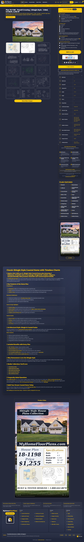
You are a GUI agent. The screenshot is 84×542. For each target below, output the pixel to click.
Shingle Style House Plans (14, 368)
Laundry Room (75, 200)
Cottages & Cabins (24, 518)
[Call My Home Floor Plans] (58, 2)
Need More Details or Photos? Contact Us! (70, 70)
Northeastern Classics (25, 524)
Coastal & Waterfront (25, 513)
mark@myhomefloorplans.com (70, 176)
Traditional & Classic (25, 516)
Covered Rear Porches (75, 191)
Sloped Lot (54, 521)
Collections (31, 2)
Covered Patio (64, 191)
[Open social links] (60, 2)
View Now (46, 382)
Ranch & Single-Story (25, 521)
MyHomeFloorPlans (41, 539)
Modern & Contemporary (40, 521)
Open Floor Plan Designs (75, 207)
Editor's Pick (63, 194)
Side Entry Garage (65, 213)
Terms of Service (71, 518)
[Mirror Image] (41, 26)
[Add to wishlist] (70, 66)
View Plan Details (10, 17)
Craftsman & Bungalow (39, 516)
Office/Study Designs (64, 207)
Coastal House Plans (13, 366)
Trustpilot (61, 535)
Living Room (63, 203)
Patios (73, 210)
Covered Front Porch (75, 188)
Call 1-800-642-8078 (10, 513)
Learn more (41, 352)
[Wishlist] (80, 2)
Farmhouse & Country (39, 513)
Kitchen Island (64, 200)
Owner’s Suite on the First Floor (64, 210)
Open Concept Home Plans (14, 371)
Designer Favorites (55, 516)
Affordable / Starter (55, 524)
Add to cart (70, 52)
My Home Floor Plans (32, 387)
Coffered (63, 188)
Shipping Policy (70, 524)
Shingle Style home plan (13, 278)
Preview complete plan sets (23, 353)
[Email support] (56, 2)
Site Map (69, 529)
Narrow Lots (54, 518)
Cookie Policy (70, 521)
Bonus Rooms (75, 184)
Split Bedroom (75, 213)
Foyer (73, 194)
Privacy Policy (70, 516)
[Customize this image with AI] (41, 23)
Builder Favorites (55, 513)
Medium (73, 203)
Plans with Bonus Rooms (14, 373)
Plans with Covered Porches (14, 370)
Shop (22, 2)
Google (70, 535)
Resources (45, 2)
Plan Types (38, 2)
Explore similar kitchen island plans (38, 309)
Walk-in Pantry (75, 216)
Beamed (63, 184)
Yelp (66, 535)
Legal (69, 513)
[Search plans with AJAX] (71, 2)
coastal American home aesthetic (25, 329)
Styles (26, 2)
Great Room (63, 197)
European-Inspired (38, 518)
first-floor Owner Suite (25, 298)
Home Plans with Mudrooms (75, 198)
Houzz (74, 535)
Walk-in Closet (64, 216)
